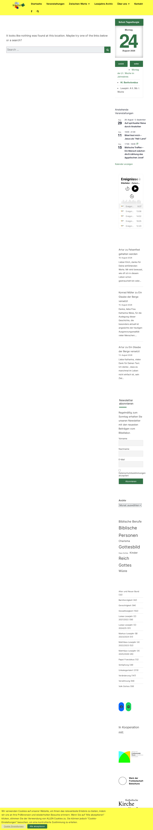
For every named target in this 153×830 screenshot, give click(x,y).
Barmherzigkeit (126, 600)
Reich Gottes (125, 562)
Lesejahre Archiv (103, 3)
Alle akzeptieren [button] (37, 826)
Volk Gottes (124, 686)
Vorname (123, 438)
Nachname (124, 449)
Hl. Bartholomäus (129, 82)
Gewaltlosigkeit (126, 611)
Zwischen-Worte (78, 3)
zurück (121, 63)
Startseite (36, 3)
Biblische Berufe (130, 521)
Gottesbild (129, 546)
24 (128, 40)
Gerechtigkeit (125, 605)
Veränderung (125, 675)
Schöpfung (124, 665)
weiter (136, 63)
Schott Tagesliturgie (129, 22)
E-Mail (122, 459)
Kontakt (138, 3)
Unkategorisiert (126, 670)
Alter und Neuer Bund (129, 591)
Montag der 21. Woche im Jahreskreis (128, 73)
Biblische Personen (128, 531)
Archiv (122, 500)
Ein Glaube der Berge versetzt (130, 297)
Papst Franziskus (126, 659)
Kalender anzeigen (124, 163)
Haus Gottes (123, 553)
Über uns (122, 3)
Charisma (124, 541)
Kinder (134, 552)
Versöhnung (124, 681)
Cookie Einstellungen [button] (14, 826)
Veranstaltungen (55, 3)
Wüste (123, 571)
